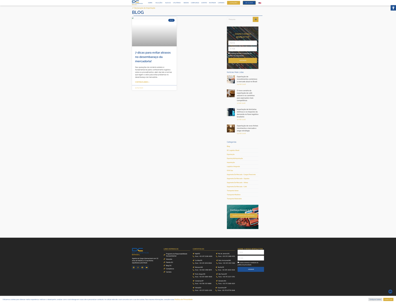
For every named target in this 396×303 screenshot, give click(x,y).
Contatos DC (198, 249)
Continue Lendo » (142, 82)
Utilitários (177, 3)
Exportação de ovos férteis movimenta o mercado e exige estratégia (247, 128)
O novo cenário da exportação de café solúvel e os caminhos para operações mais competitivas (246, 95)
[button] (393, 8)
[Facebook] (142, 267)
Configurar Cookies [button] (375, 299)
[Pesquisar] (255, 19)
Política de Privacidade (184, 299)
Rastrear (212, 3)
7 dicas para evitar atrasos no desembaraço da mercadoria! (153, 57)
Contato (204, 3)
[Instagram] (138, 267)
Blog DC (168, 3)
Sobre (150, 3)
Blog (138, 12)
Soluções (158, 3)
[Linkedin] (133, 267)
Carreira (221, 3)
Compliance (195, 3)
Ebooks (186, 3)
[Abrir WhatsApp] (391, 298)
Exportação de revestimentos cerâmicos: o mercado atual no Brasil (247, 79)
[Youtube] (146, 267)
